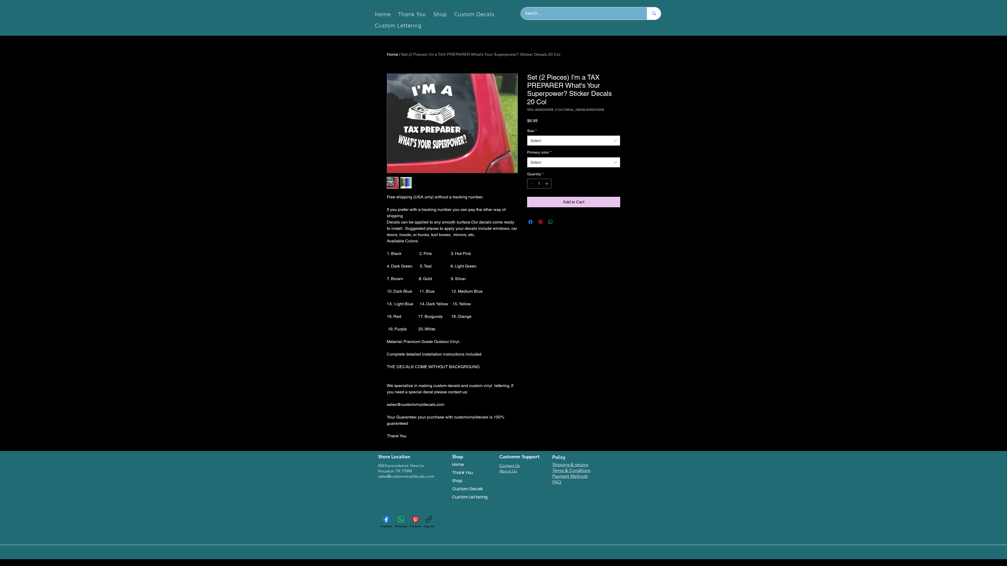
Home (392, 54)
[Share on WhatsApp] (550, 222)
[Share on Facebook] (530, 222)
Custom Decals (467, 489)
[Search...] (654, 13)
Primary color (539, 152)
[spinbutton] (539, 183)
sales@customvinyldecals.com (406, 476)
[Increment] (547, 183)
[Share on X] (560, 222)
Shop (457, 481)
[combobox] (573, 140)
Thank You (462, 473)
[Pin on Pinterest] (540, 222)
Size (532, 131)
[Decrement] (531, 183)
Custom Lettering (470, 497)
